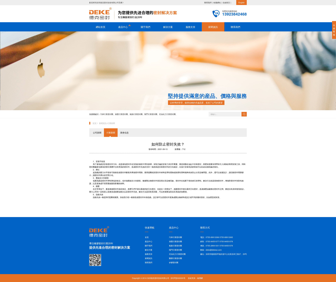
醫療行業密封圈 (175, 258)
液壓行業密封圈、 (122, 114)
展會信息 (124, 132)
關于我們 (145, 27)
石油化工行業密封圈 (177, 254)
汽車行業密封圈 (175, 237)
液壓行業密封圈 (175, 241)
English (241, 2)
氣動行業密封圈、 (137, 114)
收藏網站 (217, 2)
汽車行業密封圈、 (107, 114)
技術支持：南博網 (195, 278)
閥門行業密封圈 (175, 249)
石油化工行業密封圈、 (168, 114)
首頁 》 (96, 123)
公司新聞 (97, 132)
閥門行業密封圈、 (151, 114)
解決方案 (168, 27)
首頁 (147, 237)
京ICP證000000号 (177, 278)
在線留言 (226, 2)
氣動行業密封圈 (175, 245)
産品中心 (123, 27)
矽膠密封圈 (173, 262)
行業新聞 (111, 123)
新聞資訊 (213, 27)
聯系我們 (208, 2)
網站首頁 (100, 27)
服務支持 (190, 27)
